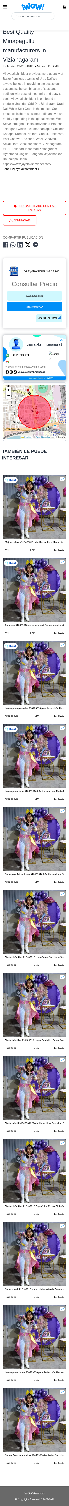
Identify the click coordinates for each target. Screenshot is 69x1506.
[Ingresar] (64, 6)
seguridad (34, 306)
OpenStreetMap (43, 437)
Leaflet (27, 437)
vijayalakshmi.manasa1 (42, 271)
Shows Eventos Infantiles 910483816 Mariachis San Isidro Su (37, 1455)
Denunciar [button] (21, 220)
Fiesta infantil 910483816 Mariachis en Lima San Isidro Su (35, 1123)
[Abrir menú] (5, 7)
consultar (34, 295)
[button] (8, 390)
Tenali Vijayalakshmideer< (21, 169)
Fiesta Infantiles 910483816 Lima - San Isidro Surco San (34, 1040)
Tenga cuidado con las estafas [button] (37, 208)
